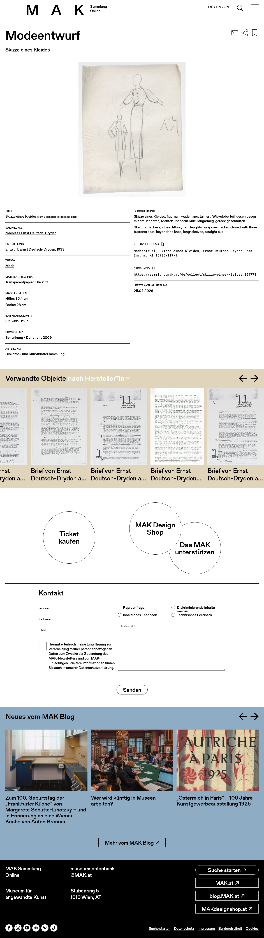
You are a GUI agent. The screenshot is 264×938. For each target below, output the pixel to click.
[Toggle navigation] (255, 8)
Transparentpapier (19, 282)
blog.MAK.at (224, 896)
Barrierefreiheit (230, 928)
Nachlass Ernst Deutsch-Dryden (30, 233)
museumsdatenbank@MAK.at (93, 871)
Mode (9, 266)
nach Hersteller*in (96, 378)
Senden (132, 690)
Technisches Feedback (194, 615)
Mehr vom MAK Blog (129, 842)
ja (226, 7)
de (210, 7)
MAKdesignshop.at (224, 909)
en (218, 7)
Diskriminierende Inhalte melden (196, 609)
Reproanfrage (133, 607)
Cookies (252, 928)
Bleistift (41, 282)
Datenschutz (184, 928)
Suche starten (224, 870)
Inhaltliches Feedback (140, 615)
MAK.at (224, 883)
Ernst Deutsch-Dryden (37, 249)
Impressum (206, 928)
